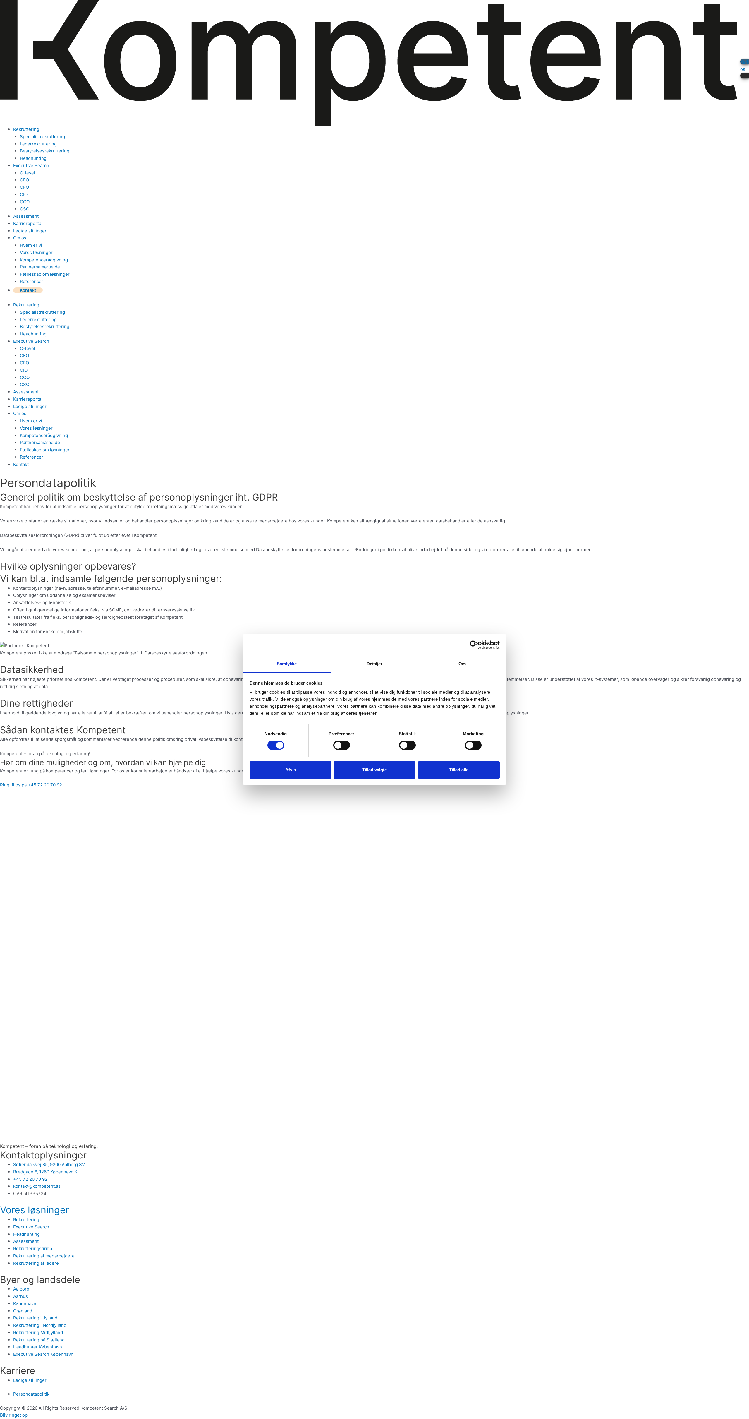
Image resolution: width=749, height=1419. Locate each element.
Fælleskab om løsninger (45, 274)
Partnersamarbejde (40, 267)
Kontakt (28, 290)
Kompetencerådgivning (44, 260)
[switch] (341, 745)
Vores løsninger (36, 252)
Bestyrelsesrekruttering (44, 151)
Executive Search (31, 165)
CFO (24, 187)
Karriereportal (27, 223)
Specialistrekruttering (42, 136)
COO (25, 202)
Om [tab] (462, 663)
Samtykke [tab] (287, 663)
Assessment (26, 216)
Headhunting (33, 158)
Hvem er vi (31, 245)
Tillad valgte (374, 769)
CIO (24, 194)
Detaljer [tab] (375, 663)
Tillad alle (458, 769)
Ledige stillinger (30, 231)
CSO (24, 209)
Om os (19, 238)
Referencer (31, 281)
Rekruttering (26, 129)
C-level (27, 173)
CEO (24, 180)
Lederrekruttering (38, 144)
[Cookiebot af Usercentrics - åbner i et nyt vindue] (474, 644)
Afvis (290, 769)
